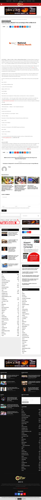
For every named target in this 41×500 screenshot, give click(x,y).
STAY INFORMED (7, 246)
